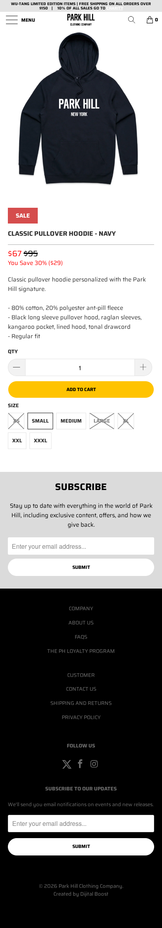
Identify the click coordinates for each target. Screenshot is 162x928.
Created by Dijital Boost (81, 894)
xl (126, 421)
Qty (13, 351)
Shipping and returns (81, 703)
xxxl (40, 440)
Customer (81, 675)
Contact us (81, 689)
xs (16, 421)
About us (81, 623)
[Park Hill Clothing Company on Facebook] (81, 764)
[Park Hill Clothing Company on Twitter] (67, 764)
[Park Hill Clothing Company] (81, 20)
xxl (17, 440)
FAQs (81, 637)
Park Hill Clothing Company (90, 886)
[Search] (134, 19)
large (102, 421)
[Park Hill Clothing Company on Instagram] (94, 764)
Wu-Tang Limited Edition (37, 4)
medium (71, 421)
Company (81, 608)
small (40, 421)
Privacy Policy (81, 717)
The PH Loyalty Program (81, 651)
